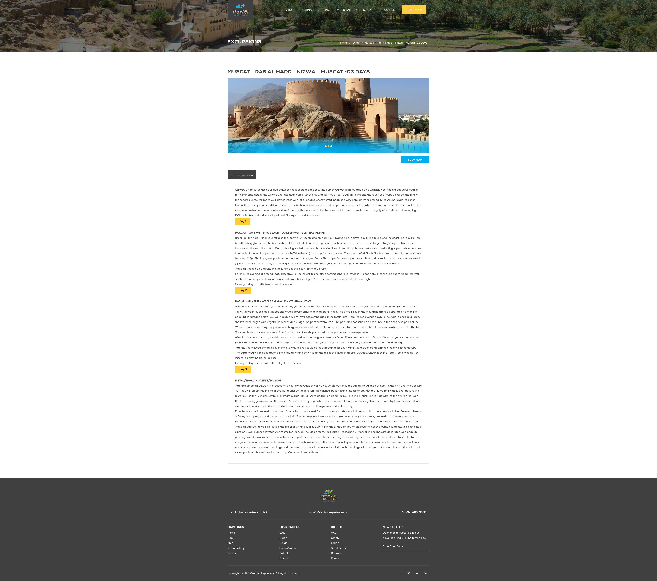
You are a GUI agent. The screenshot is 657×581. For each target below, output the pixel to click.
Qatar (283, 543)
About (231, 538)
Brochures (388, 10)
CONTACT (369, 10)
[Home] (240, 10)
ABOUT (290, 10)
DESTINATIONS (310, 10)
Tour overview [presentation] (242, 175)
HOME (276, 10)
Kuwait (283, 558)
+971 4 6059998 (416, 512)
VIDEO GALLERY (347, 10)
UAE (282, 532)
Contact (233, 553)
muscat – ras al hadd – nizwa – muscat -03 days (396, 43)
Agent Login (414, 9)
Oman (283, 538)
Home (344, 43)
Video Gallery (236, 548)
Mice (230, 543)
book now (415, 159)
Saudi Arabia (287, 548)
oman (356, 43)
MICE (328, 10)
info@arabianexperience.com (330, 512)
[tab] (242, 174)
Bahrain (284, 553)
